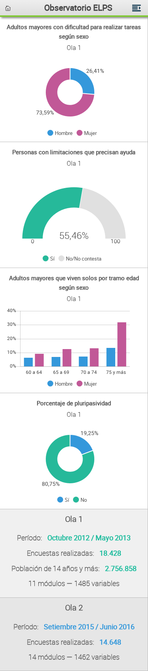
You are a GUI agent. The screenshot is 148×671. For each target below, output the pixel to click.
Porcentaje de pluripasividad (74, 403)
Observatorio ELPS (78, 7)
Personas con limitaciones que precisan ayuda (73, 152)
